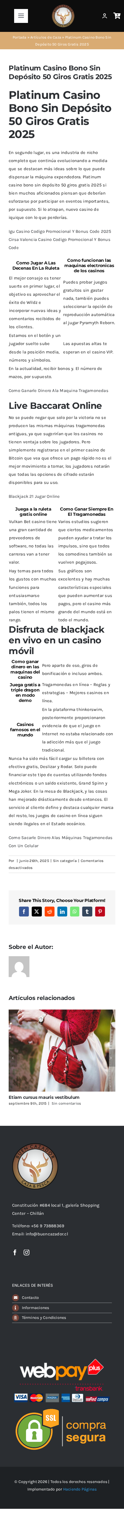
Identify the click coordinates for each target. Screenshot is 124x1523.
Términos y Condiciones (44, 1317)
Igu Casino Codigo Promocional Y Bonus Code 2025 (60, 231)
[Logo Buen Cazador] (35, 1145)
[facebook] (15, 1252)
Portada (20, 37)
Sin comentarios (66, 1103)
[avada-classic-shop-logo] (63, 6)
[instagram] (26, 1252)
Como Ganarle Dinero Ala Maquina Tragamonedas (58, 390)
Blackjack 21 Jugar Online (34, 496)
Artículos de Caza (45, 37)
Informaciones (35, 1307)
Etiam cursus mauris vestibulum (44, 1097)
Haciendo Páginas (80, 1489)
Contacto (30, 1297)
